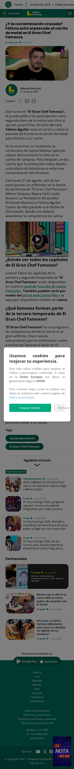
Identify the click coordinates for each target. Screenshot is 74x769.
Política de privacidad (21, 397)
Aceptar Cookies (30, 408)
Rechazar (61, 408)
